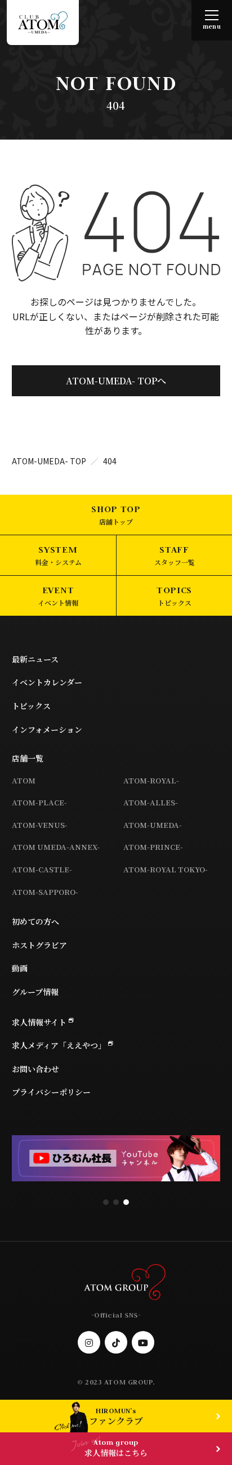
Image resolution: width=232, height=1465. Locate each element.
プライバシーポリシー (51, 1091)
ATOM (23, 780)
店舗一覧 (27, 758)
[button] (106, 1202)
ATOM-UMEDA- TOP (49, 461)
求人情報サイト (39, 1022)
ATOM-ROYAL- (151, 780)
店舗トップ (116, 521)
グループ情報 (35, 991)
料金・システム (58, 562)
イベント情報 (58, 602)
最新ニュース (35, 659)
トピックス (174, 602)
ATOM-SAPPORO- (45, 891)
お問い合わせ (35, 1068)
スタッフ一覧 (174, 562)
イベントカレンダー (47, 682)
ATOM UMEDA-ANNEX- (56, 846)
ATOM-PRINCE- (153, 846)
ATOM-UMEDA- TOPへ (116, 380)
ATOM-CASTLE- (42, 869)
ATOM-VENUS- (40, 824)
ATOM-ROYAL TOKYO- (165, 869)
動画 (20, 968)
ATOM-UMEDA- (152, 824)
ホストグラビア (39, 945)
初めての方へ (35, 921)
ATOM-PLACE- (39, 802)
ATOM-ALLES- (150, 802)
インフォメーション (47, 729)
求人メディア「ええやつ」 (59, 1045)
